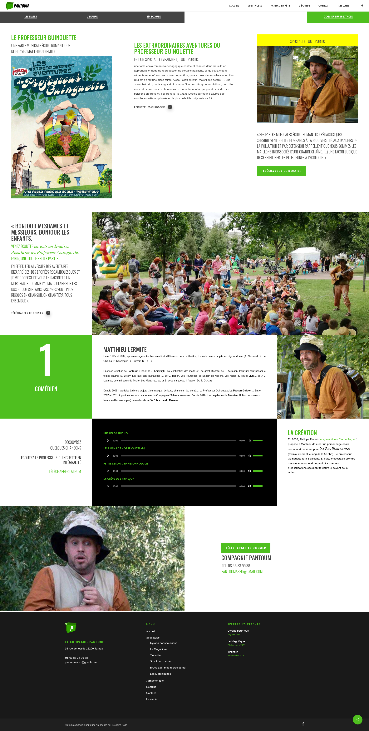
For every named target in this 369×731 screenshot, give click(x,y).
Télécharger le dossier (27, 313)
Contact (324, 6)
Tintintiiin (155, 655)
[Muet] (249, 440)
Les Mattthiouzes (160, 673)
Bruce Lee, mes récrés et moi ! (169, 667)
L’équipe (304, 6)
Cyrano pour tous (238, 630)
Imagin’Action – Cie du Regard (338, 439)
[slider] (258, 439)
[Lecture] (108, 440)
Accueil (234, 6)
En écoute (154, 16)
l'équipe (92, 16)
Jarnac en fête (280, 6)
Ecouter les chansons (149, 107)
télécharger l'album (65, 471)
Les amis (343, 6)
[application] (184, 440)
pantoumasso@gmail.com (242, 571)
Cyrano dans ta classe (163, 642)
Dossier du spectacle (338, 16)
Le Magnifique (158, 649)
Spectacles (255, 6)
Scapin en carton (160, 661)
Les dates (30, 16)
